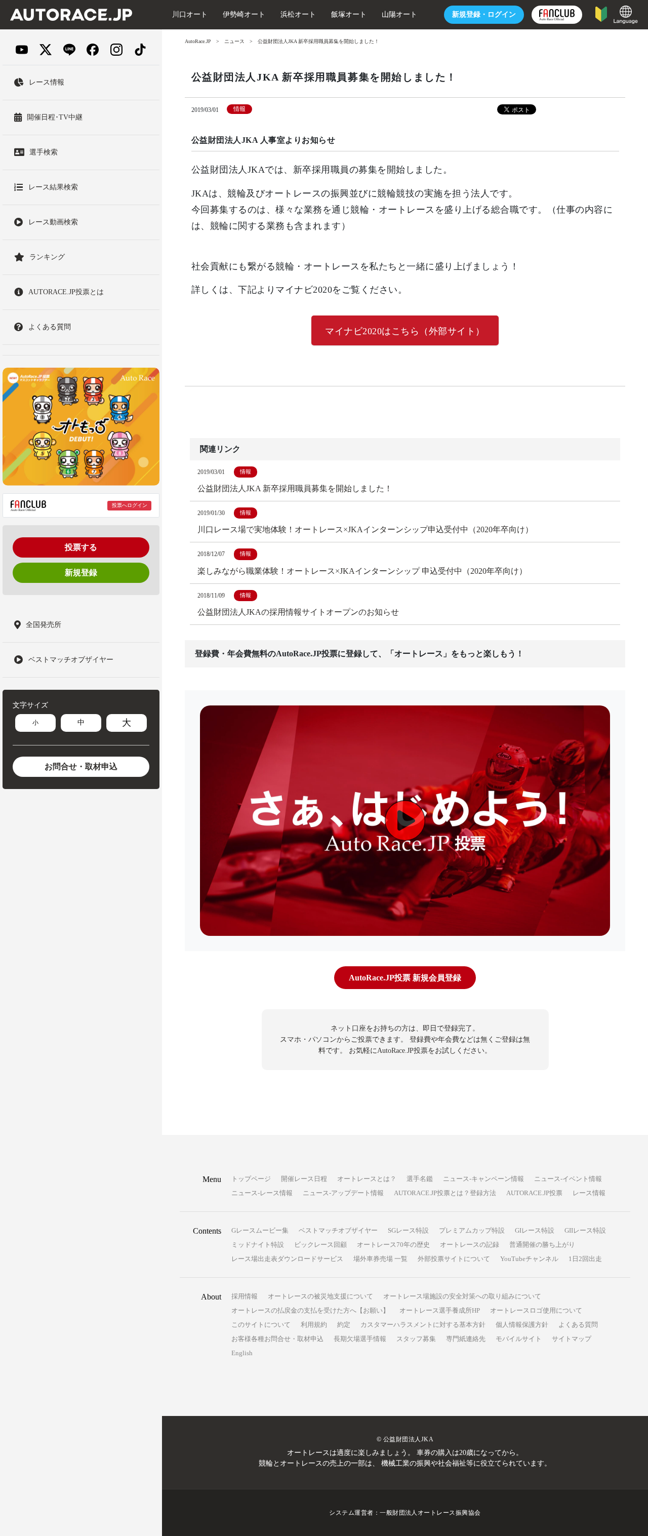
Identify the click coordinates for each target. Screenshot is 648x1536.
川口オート (190, 14)
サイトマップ (571, 1339)
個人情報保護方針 (522, 1324)
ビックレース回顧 (320, 1244)
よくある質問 (578, 1324)
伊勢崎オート (244, 14)
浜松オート (298, 14)
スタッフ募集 (416, 1339)
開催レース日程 (304, 1179)
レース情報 (589, 1193)
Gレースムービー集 (260, 1230)
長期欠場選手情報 (360, 1339)
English (242, 1353)
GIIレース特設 (585, 1230)
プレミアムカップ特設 (472, 1230)
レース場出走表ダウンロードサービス (287, 1259)
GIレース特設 (534, 1230)
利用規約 (314, 1324)
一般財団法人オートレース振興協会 (430, 1512)
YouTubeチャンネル (529, 1259)
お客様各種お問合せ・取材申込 (277, 1339)
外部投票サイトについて (454, 1259)
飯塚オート (349, 14)
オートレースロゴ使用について (536, 1310)
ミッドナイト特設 (257, 1244)
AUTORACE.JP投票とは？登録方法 (445, 1193)
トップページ (251, 1179)
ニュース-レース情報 (262, 1193)
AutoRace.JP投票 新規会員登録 (405, 977)
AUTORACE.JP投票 (534, 1193)
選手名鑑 (420, 1179)
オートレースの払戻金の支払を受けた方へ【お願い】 (310, 1310)
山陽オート (399, 14)
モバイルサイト (519, 1339)
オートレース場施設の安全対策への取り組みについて (462, 1296)
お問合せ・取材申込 (81, 766)
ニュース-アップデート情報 (343, 1193)
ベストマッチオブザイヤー (338, 1230)
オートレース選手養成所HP (439, 1310)
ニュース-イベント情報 (568, 1179)
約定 (343, 1324)
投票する (81, 547)
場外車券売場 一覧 (380, 1259)
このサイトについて (261, 1324)
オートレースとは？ (366, 1179)
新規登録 (81, 572)
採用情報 (244, 1296)
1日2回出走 (585, 1259)
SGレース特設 (408, 1230)
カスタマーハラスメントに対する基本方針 (422, 1324)
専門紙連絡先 (465, 1339)
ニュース (234, 41)
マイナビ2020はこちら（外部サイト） (405, 331)
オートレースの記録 (469, 1244)
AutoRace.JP (198, 41)
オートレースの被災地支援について (320, 1296)
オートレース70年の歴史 (393, 1244)
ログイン (484, 14)
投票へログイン (129, 505)
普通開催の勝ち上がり (542, 1244)
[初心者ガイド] (601, 13)
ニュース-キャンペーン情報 (483, 1179)
